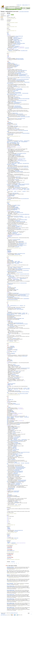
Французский (2, 19)
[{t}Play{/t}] (9, 137)
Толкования (7, 9)
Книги (15, 9)
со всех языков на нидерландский (24, 11)
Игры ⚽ (20, 9)
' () (16, 449)
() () (16, 44)
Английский (2, 18)
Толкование (8, 14)
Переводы (11, 9)
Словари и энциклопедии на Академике (12, 6)
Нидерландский (2, 14)
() (20, 59)
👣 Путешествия (3, 613)
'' (18, 436)
